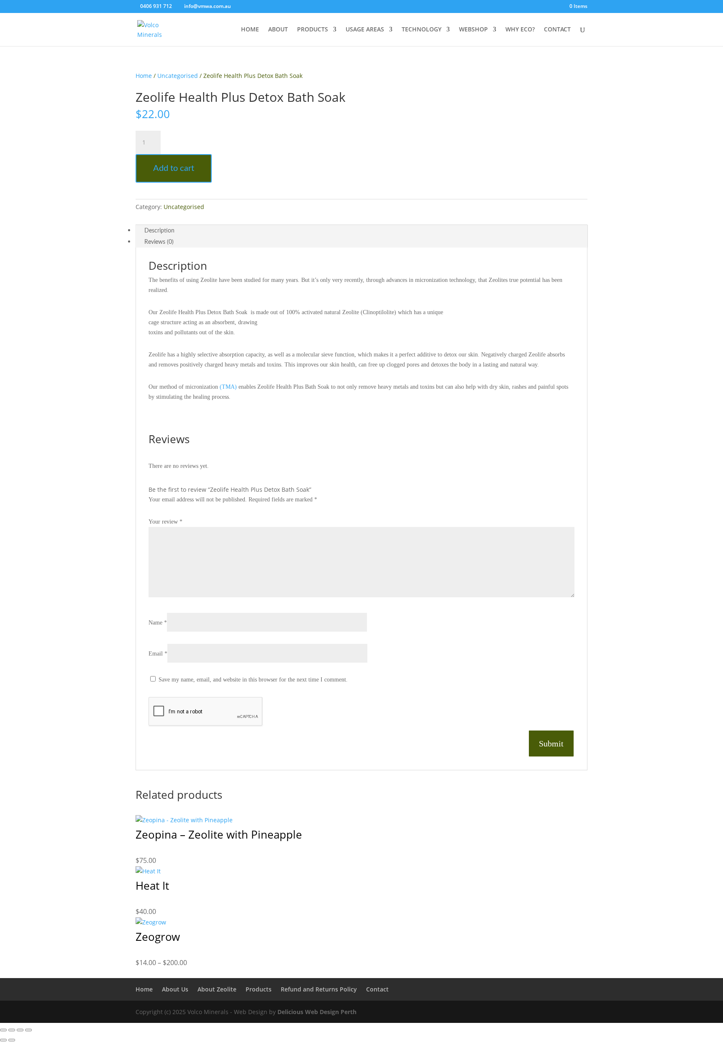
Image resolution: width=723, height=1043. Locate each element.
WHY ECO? (520, 29)
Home (144, 76)
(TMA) (228, 387)
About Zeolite (216, 989)
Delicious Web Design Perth (316, 1012)
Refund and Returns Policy (319, 989)
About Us (175, 989)
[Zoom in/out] (3, 1030)
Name (158, 623)
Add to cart (173, 168)
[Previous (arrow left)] (3, 1040)
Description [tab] (159, 231)
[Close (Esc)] (28, 1030)
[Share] (20, 1030)
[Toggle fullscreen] (11, 1030)
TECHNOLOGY (421, 29)
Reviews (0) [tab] (159, 242)
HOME (250, 29)
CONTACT (557, 29)
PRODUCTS (312, 29)
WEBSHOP (473, 29)
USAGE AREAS (365, 29)
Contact (377, 989)
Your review (165, 522)
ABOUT (278, 29)
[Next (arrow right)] (11, 1040)
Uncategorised (177, 76)
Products (259, 989)
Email (158, 654)
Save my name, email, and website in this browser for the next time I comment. (253, 679)
